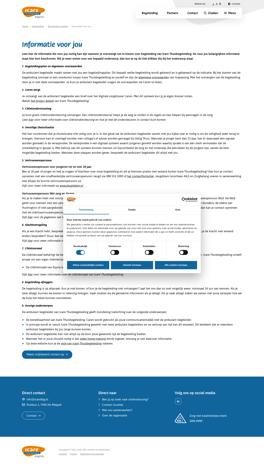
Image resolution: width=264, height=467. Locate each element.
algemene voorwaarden (153, 77)
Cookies (63, 454)
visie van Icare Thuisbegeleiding (81, 343)
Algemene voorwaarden (92, 454)
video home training (93, 338)
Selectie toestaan (132, 265)
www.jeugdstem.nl (71, 185)
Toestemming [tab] (86, 210)
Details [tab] (132, 210)
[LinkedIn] (178, 401)
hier (30, 119)
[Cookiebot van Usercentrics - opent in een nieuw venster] (184, 199)
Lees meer (196, 420)
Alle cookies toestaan (176, 265)
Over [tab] (177, 210)
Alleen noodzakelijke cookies (88, 265)
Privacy (73, 454)
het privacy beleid (42, 101)
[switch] (114, 252)
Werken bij (199, 3)
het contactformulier (140, 176)
